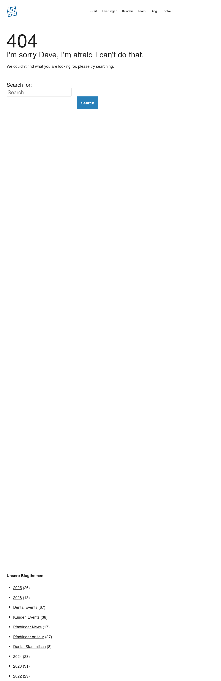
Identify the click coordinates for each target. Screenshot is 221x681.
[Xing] (195, 12)
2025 (17, 587)
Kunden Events (26, 617)
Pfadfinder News (27, 626)
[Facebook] (210, 12)
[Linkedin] (187, 12)
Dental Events (25, 607)
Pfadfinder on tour (28, 636)
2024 (17, 656)
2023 (17, 666)
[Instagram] (203, 12)
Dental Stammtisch (29, 646)
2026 (17, 597)
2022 (17, 676)
